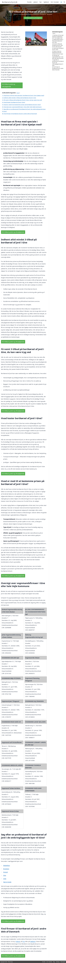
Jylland (35, 2)
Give (4, 875)
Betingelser (63, 961)
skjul (18, 93)
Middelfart (6, 865)
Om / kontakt (55, 2)
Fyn (41, 2)
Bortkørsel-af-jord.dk (9, 2)
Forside (29, 2)
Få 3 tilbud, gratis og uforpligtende (33, 18)
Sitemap (57, 961)
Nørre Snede (7, 882)
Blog (54, 961)
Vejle (4, 879)
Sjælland (46, 2)
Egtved (5, 872)
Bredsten (6, 869)
